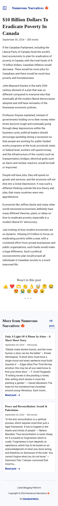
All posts (51, 323)
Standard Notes (31, 499)
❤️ (12, 286)
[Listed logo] (4, 8)
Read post (10, 395)
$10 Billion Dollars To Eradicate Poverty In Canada (25, 26)
